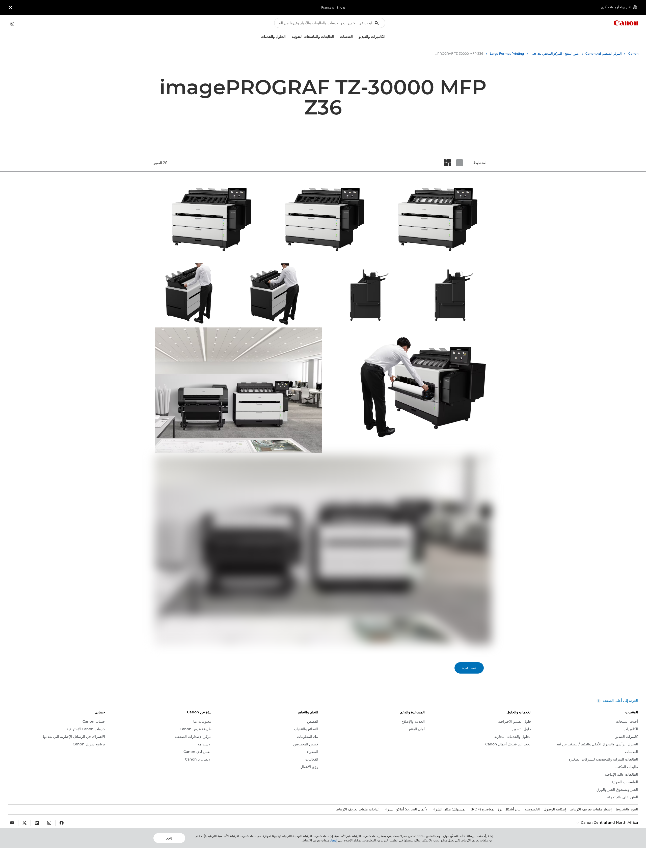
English (341, 7)
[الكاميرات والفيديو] (357, 36)
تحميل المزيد (469, 668)
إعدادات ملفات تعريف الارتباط (358, 809)
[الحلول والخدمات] (259, 36)
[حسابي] (12, 24)
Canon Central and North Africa (609, 822)
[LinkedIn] (37, 823)
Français (327, 7)
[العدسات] (338, 36)
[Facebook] (62, 823)
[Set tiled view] (459, 162)
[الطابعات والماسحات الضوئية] (290, 36)
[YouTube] (12, 823)
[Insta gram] (49, 823)
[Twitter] (24, 823)
